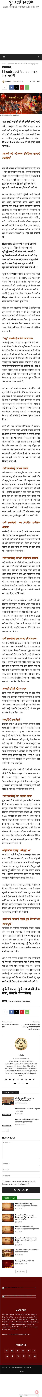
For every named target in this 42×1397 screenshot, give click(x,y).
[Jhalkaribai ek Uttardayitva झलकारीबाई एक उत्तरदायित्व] (8, 1101)
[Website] (24, 1356)
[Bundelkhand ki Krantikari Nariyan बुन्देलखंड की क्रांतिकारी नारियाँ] (8, 1122)
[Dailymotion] (14, 1079)
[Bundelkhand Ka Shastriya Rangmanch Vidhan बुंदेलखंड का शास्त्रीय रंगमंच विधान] (8, 1218)
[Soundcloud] (15, 1083)
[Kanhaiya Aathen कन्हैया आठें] (8, 1264)
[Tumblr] (19, 1083)
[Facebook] (11, 87)
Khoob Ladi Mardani (15, 1001)
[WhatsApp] (27, 87)
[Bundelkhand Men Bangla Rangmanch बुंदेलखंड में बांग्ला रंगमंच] (8, 1206)
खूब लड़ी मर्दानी (26, 1001)
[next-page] (7, 1130)
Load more (20, 1272)
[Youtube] (27, 1083)
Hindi (25, 1395)
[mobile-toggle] (3, 57)
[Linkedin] (26, 1079)
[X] (16, 87)
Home (4, 64)
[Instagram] (22, 1079)
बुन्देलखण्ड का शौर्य (12, 64)
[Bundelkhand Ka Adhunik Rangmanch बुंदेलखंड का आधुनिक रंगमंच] (8, 1229)
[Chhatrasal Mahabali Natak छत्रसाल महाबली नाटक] (8, 1112)
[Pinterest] (22, 87)
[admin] (3, 82)
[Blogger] (10, 1079)
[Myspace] (30, 1079)
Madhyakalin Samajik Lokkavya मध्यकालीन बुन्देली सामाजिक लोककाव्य (31, 1027)
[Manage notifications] (37, 1392)
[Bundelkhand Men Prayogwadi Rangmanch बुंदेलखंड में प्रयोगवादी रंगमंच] (8, 1241)
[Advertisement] (21, 32)
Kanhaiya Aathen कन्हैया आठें (24, 1261)
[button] (39, 57)
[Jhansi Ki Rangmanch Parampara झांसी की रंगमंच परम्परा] (8, 1252)
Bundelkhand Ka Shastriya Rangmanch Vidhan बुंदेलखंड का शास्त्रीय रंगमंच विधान (25, 1217)
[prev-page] (3, 1130)
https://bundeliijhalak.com (21, 1058)
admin (9, 81)
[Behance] (6, 1079)
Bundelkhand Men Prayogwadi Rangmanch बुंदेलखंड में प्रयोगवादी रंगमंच (26, 1240)
